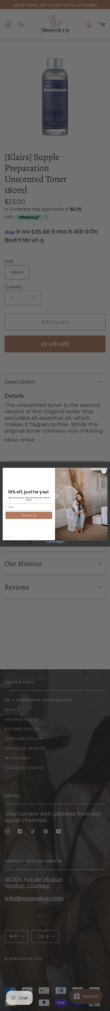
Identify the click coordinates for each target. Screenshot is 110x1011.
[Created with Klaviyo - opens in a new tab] (55, 542)
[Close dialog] (103, 471)
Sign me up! (29, 515)
